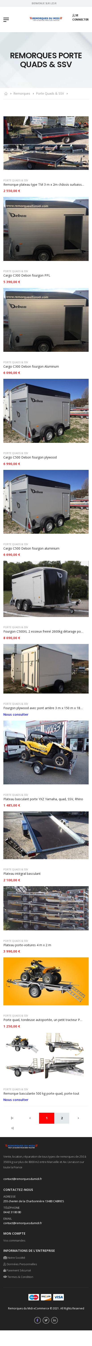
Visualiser (46, 169)
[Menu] (6, 19)
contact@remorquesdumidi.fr (22, 1179)
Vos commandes (14, 1240)
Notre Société (16, 1258)
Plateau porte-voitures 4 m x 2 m (27, 945)
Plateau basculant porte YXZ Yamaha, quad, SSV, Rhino (43, 799)
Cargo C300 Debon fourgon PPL (26, 275)
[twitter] (46, 1320)
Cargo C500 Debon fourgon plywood (30, 457)
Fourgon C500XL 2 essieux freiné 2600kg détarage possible (46, 631)
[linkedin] (54, 1320)
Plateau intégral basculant (22, 873)
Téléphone (11, 1208)
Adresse (9, 1196)
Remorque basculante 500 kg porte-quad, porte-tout (41, 1093)
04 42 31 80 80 (12, 1212)
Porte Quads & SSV (50, 93)
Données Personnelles (21, 1264)
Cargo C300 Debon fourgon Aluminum (31, 366)
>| (12, 1128)
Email (7, 1219)
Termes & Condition (20, 1277)
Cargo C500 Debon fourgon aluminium (31, 548)
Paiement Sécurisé (18, 1270)
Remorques (21, 93)
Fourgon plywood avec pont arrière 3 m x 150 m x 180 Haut (46, 708)
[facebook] (37, 1320)
